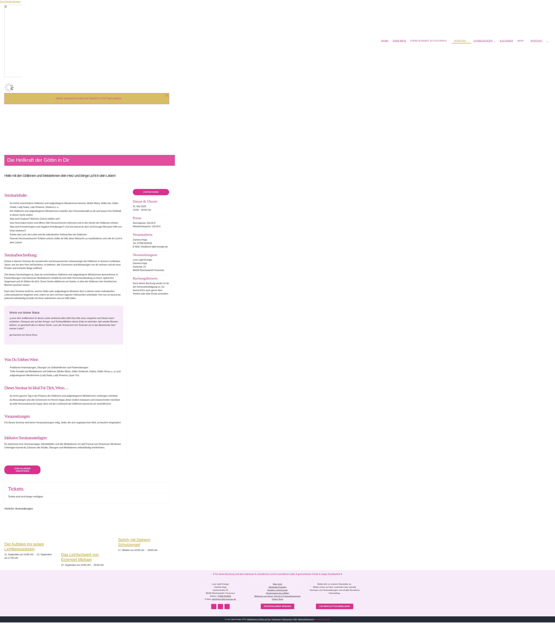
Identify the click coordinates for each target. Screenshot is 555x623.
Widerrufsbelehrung (306, 619)
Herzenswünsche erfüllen (277, 593)
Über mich (277, 584)
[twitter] (220, 606)
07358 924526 (224, 596)
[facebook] (213, 606)
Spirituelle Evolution (277, 587)
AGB (295, 619)
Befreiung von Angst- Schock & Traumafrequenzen (277, 596)
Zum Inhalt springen (10, 1)
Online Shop (277, 599)
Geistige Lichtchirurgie (277, 590)
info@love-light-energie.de (224, 599)
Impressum (276, 619)
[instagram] (227, 606)
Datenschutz (287, 619)
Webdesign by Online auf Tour (259, 619)
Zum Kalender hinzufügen (22, 469)
